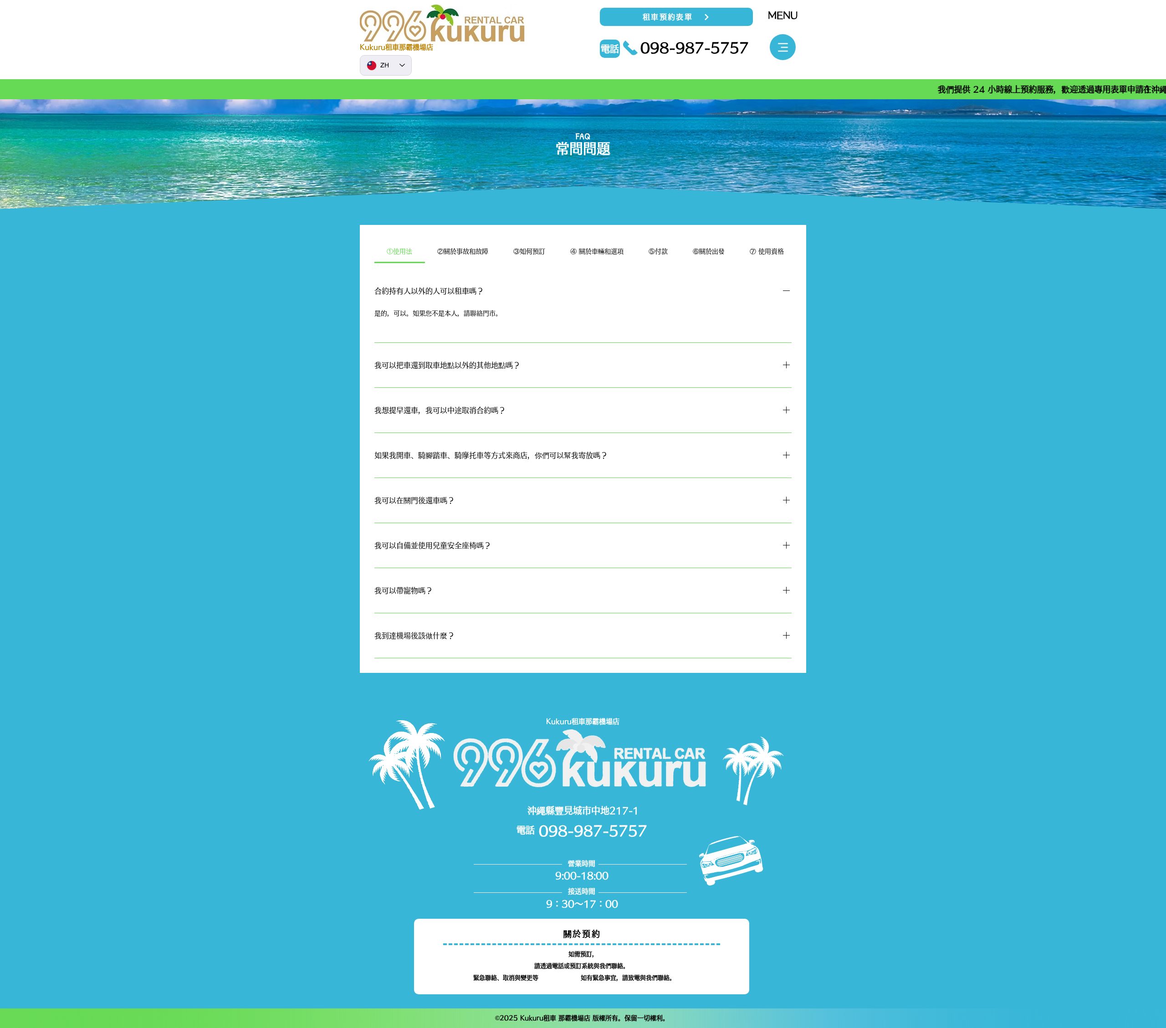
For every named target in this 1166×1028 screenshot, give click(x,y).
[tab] (399, 251)
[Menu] (783, 47)
